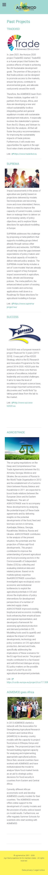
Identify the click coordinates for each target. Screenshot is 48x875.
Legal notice (39, 870)
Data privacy (27, 870)
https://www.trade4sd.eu (25, 154)
